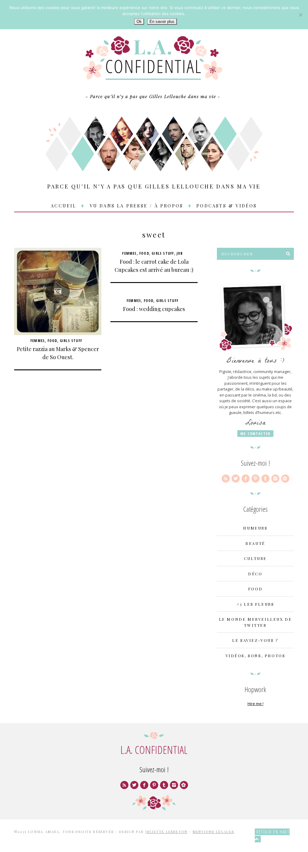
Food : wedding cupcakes (154, 309)
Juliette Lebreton (166, 831)
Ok (139, 21)
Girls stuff (71, 340)
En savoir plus (161, 21)
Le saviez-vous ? (255, 640)
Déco (255, 573)
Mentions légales (213, 831)
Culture (255, 558)
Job (180, 253)
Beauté (255, 543)
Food (52, 340)
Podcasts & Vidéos (226, 206)
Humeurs (255, 527)
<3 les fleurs (255, 604)
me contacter (255, 433)
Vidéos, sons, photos (255, 655)
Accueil (63, 206)
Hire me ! (255, 703)
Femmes (37, 340)
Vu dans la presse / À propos (136, 206)
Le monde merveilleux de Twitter (255, 622)
